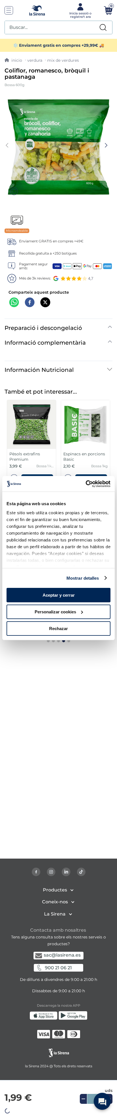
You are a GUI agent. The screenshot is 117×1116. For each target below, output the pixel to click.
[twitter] (45, 302)
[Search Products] (103, 27)
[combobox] (58, 27)
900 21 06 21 (58, 967)
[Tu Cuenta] (79, 10)
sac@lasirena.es (62, 955)
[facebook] (30, 302)
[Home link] (13, 60)
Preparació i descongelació (43, 328)
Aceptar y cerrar (59, 595)
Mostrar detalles (82, 577)
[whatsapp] (14, 302)
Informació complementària (45, 342)
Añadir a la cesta (58, 1107)
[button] (58, 1107)
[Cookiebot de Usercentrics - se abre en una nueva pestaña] (85, 483)
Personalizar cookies (55, 611)
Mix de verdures (63, 60)
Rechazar (58, 628)
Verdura (34, 60)
